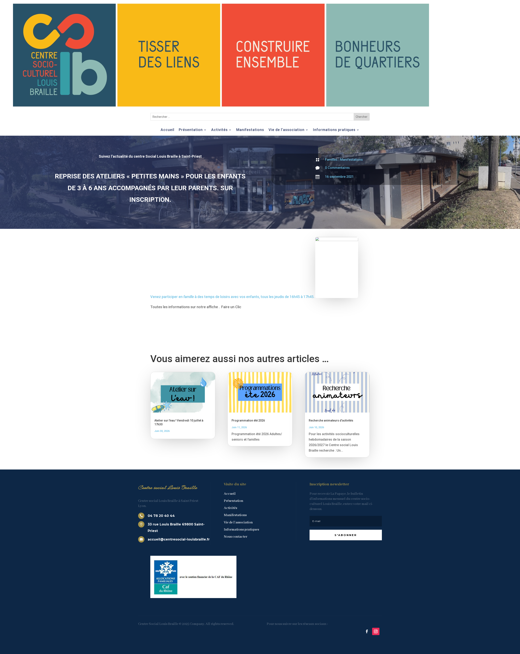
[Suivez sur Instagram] (375, 631)
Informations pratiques (334, 130)
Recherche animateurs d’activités (331, 420)
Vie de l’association (286, 130)
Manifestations (250, 130)
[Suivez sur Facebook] (366, 631)
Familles (331, 160)
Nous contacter (235, 537)
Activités (219, 130)
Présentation (191, 130)
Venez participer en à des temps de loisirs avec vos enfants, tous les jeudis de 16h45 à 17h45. (232, 297)
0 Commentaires (337, 168)
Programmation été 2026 (248, 420)
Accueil (167, 130)
